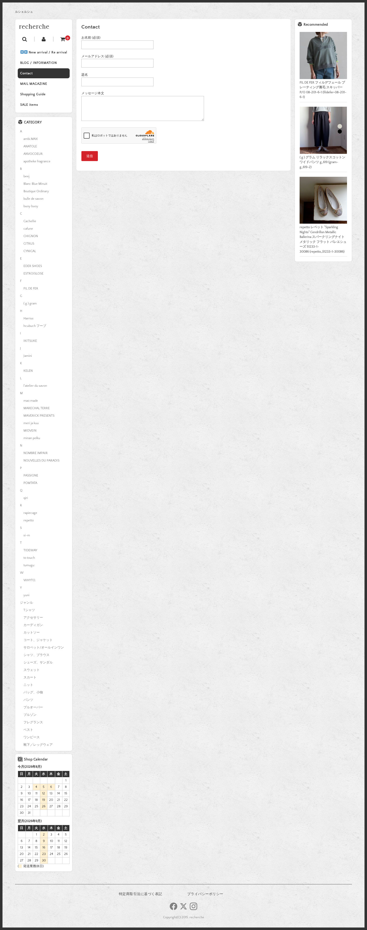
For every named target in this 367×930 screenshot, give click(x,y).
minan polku (31, 438)
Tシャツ (29, 610)
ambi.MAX (30, 139)
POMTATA (30, 483)
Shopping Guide (33, 94)
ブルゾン (29, 715)
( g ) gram (30, 303)
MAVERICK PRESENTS (38, 415)
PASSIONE (30, 475)
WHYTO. (29, 580)
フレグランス (33, 722)
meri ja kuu (31, 423)
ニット (28, 685)
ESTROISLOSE (33, 273)
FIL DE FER (30, 288)
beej (26, 176)
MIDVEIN (29, 430)
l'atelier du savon (35, 385)
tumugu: (29, 565)
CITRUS (28, 243)
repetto (28, 520)
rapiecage (30, 513)
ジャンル (26, 602)
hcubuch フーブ (34, 326)
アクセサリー (33, 617)
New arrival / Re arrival (47, 52)
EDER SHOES (32, 266)
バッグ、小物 (33, 692)
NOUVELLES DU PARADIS (41, 460)
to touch (29, 557)
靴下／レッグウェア (38, 744)
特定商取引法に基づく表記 (140, 894)
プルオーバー (33, 707)
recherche (34, 26)
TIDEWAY (30, 550)
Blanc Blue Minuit (35, 184)
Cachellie (29, 221)
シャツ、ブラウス (36, 655)
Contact (26, 73)
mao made (30, 400)
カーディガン (33, 625)
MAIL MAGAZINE (33, 84)
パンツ (28, 700)
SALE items (29, 104)
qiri (25, 498)
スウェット (31, 670)
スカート (29, 677)
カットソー (31, 632)
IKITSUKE (30, 341)
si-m (26, 535)
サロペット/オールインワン (43, 647)
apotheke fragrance (36, 161)
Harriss (28, 318)
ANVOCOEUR (33, 154)
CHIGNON (30, 236)
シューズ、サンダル (38, 662)
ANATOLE (30, 146)
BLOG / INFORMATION (38, 63)
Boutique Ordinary (36, 191)
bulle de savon (33, 198)
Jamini (27, 356)
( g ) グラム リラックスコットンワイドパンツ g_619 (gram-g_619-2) (322, 162)
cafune (28, 228)
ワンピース (31, 737)
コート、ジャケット (38, 640)
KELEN (28, 370)
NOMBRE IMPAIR (35, 453)
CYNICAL (29, 251)
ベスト (28, 730)
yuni (26, 595)
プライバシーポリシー (205, 894)
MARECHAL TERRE (36, 408)
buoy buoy (30, 206)
